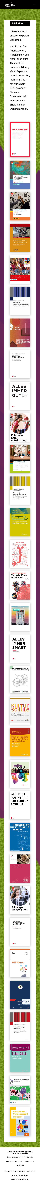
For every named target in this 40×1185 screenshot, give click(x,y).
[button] (34, 6)
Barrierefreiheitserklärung (20, 1179)
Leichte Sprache (11, 1171)
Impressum (30, 1171)
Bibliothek (21, 1171)
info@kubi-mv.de (16, 1161)
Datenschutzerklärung (20, 1175)
